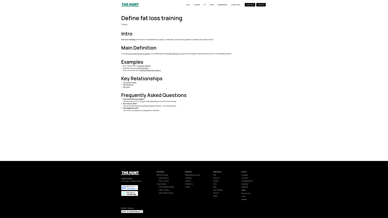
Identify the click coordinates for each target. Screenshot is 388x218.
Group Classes (161, 184)
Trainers (187, 187)
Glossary (216, 193)
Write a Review (218, 190)
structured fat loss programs (139, 54)
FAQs (215, 184)
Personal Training (162, 175)
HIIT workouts (174, 54)
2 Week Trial (189, 184)
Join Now (188, 181)
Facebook (244, 178)
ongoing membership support (150, 70)
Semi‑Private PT (164, 178)
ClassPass (244, 184)
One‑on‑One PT (164, 181)
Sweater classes (144, 66)
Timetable (188, 178)
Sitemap (244, 199)
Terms (243, 196)
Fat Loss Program (129, 82)
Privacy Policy (245, 193)
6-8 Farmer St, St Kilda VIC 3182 (131, 181)
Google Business (247, 181)
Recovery (126, 87)
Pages (215, 196)
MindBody (244, 187)
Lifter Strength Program (166, 187)
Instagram (244, 175)
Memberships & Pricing (192, 175)
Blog (214, 187)
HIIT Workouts (128, 85)
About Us (216, 178)
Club (214, 175)
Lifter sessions (143, 68)
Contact (216, 181)
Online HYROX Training (166, 193)
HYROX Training (164, 190)
